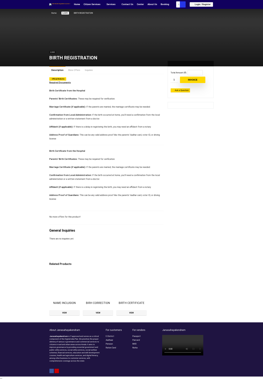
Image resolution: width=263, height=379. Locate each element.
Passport (136, 336)
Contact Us (127, 4)
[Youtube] (57, 371)
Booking (165, 4)
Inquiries (89, 70)
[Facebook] (51, 371)
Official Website (58, 79)
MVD (134, 344)
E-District (110, 336)
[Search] (183, 4)
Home (77, 4)
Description (57, 70)
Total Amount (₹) (178, 72)
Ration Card (111, 348)
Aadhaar (109, 340)
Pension (109, 344)
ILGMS (65, 13)
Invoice (192, 80)
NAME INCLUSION (64, 303)
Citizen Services (92, 4)
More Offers (74, 70)
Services (110, 4)
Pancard (136, 340)
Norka (135, 348)
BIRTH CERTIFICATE (131, 303)
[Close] (1, 378)
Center (140, 4)
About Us (152, 4)
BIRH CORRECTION (98, 303)
